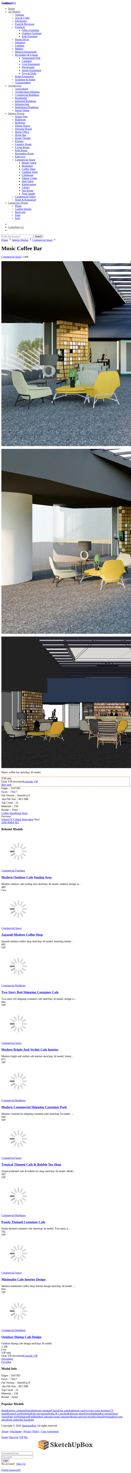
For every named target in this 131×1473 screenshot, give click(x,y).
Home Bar (20, 135)
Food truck (87, 1416)
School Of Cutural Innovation (17, 819)
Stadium (95, 1413)
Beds (4, 1410)
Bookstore (27, 165)
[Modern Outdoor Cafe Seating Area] (18, 867)
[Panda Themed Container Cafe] (18, 1212)
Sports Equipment (31, 70)
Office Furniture (30, 30)
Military (19, 48)
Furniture (20, 27)
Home (11, 8)
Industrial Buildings (25, 101)
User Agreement (50, 1431)
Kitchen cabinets (16, 1410)
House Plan (21, 116)
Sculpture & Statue (25, 79)
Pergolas (107, 1416)
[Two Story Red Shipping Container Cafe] (18, 982)
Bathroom (20, 119)
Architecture (14, 85)
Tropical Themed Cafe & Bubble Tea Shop (31, 1164)
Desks (28, 1410)
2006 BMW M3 (10, 822)
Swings (55, 1416)
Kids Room (21, 150)
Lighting (19, 45)
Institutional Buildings (27, 107)
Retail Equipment (24, 76)
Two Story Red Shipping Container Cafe (30, 992)
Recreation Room (24, 153)
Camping (27, 61)
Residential (21, 98)
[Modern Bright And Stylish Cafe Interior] (18, 1040)
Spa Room (27, 190)
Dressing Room (23, 128)
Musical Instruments (26, 51)
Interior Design (16, 113)
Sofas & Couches (58, 1413)
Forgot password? (11, 1470)
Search (38, 236)
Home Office (22, 131)
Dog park (63, 1410)
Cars (17, 1413)
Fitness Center (29, 178)
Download (7, 1358)
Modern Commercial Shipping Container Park (34, 1107)
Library (26, 187)
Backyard (20, 212)
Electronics (21, 21)
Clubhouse (27, 175)
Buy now (7, 784)
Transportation (23, 82)
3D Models (14, 11)
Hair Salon (27, 181)
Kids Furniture (30, 36)
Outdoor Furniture (31, 33)
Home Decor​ (22, 39)
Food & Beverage (24, 24)
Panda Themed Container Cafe (23, 1222)
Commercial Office (25, 196)
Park (17, 218)
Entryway (20, 156)
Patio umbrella (14, 1419)
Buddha (38, 1416)
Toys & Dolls (29, 73)
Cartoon (46, 1416)
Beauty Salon (29, 162)
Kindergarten (29, 184)
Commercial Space (25, 159)
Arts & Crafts (22, 17)
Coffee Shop (28, 168)
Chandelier (28, 1419)
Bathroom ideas (75, 1413)
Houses (11, 1413)
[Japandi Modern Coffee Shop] (18, 925)
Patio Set (12, 1416)
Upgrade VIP (31, 781)
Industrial (20, 42)
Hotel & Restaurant (25, 199)
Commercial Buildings (27, 95)
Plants (18, 205)
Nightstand (23, 1416)
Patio (17, 215)
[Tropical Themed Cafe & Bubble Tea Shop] (18, 1154)
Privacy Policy (31, 1431)
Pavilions (98, 1416)
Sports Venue (22, 110)
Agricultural (21, 88)
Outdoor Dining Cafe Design (21, 1337)
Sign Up (20, 1463)
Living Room (22, 147)
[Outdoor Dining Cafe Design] (18, 1327)
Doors (87, 1413)
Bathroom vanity (78, 1410)
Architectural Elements (27, 91)
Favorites (6, 1361)
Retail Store (21, 813)
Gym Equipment (31, 64)
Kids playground (40, 1413)
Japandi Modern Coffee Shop (22, 934)
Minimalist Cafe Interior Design (23, 1279)
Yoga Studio (28, 193)
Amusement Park (31, 58)
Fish (31, 1416)
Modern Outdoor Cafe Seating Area (26, 877)
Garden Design (23, 209)
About (4, 1431)
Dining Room (22, 125)
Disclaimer (16, 1431)
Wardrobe (25, 1413)
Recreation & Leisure (26, 54)
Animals (19, 14)
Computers (65, 1416)
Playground (28, 67)
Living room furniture (98, 1410)
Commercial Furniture (13, 870)
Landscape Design (18, 202)
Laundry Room (23, 144)
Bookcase (76, 1416)
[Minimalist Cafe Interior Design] (18, 1269)
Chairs (54, 1410)
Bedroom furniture (41, 1410)
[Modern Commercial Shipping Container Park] (18, 1097)
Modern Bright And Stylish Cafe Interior (30, 1049)
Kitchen (19, 141)
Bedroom (20, 122)
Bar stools (105, 1413)
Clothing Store (30, 172)
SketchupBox (8, 2)
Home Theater (23, 138)
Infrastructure (22, 104)
